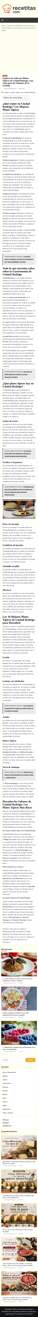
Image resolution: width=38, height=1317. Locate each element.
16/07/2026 (20, 1051)
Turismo (5, 1102)
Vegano (5, 1105)
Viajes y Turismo (8, 1113)
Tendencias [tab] (7, 1126)
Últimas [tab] (6, 1120)
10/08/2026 (20, 1017)
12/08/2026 (20, 983)
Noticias (5, 75)
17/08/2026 (20, 1301)
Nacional (5, 1087)
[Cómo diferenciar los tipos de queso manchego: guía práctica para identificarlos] (19, 1181)
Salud (9, 1042)
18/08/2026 (20, 1267)
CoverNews (19, 1314)
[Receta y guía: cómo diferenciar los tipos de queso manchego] (19, 1215)
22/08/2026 (20, 1199)
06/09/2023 (22, 88)
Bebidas (5, 1076)
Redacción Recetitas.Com (10, 88)
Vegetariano (6, 1109)
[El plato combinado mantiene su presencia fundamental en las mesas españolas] (19, 999)
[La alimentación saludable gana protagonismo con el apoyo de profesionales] (19, 1033)
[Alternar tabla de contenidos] (26, 97)
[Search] (35, 20)
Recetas (5, 1094)
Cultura (5, 1079)
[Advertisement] (19, 52)
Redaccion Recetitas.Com (10, 1051)
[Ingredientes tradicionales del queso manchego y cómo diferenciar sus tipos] (19, 1147)
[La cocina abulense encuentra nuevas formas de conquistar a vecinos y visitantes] (19, 964)
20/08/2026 (20, 1233)
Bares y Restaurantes (9, 1072)
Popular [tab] (6, 1123)
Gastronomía (7, 1083)
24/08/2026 (20, 1165)
